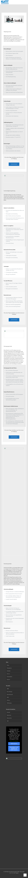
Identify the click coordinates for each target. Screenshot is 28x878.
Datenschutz (9, 718)
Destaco (8, 700)
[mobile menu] (26, 2)
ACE (8, 688)
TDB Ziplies (9, 703)
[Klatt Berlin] (5, 2)
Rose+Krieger (9, 691)
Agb (8, 720)
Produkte (8, 670)
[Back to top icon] (25, 875)
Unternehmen (9, 676)
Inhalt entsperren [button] (14, 743)
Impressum (9, 715)
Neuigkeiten (9, 668)
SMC (8, 697)
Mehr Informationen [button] (14, 741)
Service (8, 673)
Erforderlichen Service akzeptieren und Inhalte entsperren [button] (14, 748)
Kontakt (8, 712)
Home (8, 665)
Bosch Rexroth (10, 694)
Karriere (8, 679)
